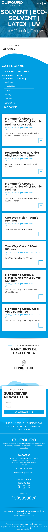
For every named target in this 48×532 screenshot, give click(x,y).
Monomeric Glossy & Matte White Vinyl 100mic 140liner (23, 186)
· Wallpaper (9, 82)
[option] (24, 367)
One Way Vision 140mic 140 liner (21, 219)
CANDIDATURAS (34, 423)
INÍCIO (9, 423)
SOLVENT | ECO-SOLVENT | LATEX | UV (25, 31)
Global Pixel (30, 516)
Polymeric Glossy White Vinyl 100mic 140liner (22, 154)
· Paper (7, 90)
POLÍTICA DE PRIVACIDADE (29, 426)
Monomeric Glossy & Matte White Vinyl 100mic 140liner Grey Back (23, 121)
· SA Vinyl (8, 95)
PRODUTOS (28, 29)
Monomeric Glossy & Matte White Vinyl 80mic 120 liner (23, 277)
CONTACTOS (24, 429)
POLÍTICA (10, 426)
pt (39, 3)
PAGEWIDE (10, 107)
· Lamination (9, 103)
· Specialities (9, 86)
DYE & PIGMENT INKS (16, 71)
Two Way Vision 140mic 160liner (21, 248)
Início (17, 29)
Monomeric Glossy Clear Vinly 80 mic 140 (22, 310)
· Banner (8, 99)
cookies (20, 524)
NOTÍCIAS (19, 423)
